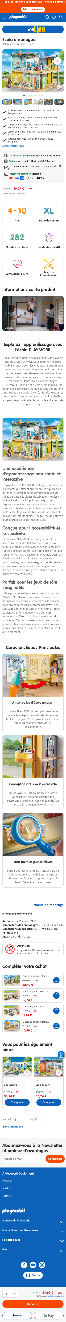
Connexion (55, 1159)
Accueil (7, 1119)
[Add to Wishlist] (57, 61)
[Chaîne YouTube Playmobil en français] (33, 1265)
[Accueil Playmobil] (18, 17)
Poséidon (7, 1180)
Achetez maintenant (33, 9)
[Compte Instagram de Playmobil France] (42, 1265)
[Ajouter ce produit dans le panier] (56, 980)
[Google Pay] (49, 1315)
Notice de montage (48, 905)
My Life (34, 1119)
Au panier (32, 1304)
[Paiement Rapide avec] (17, 1315)
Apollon (6, 1188)
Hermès (6, 1195)
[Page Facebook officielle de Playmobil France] (24, 1265)
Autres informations (13, 145)
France (36, 1275)
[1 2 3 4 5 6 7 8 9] (11, 1294)
